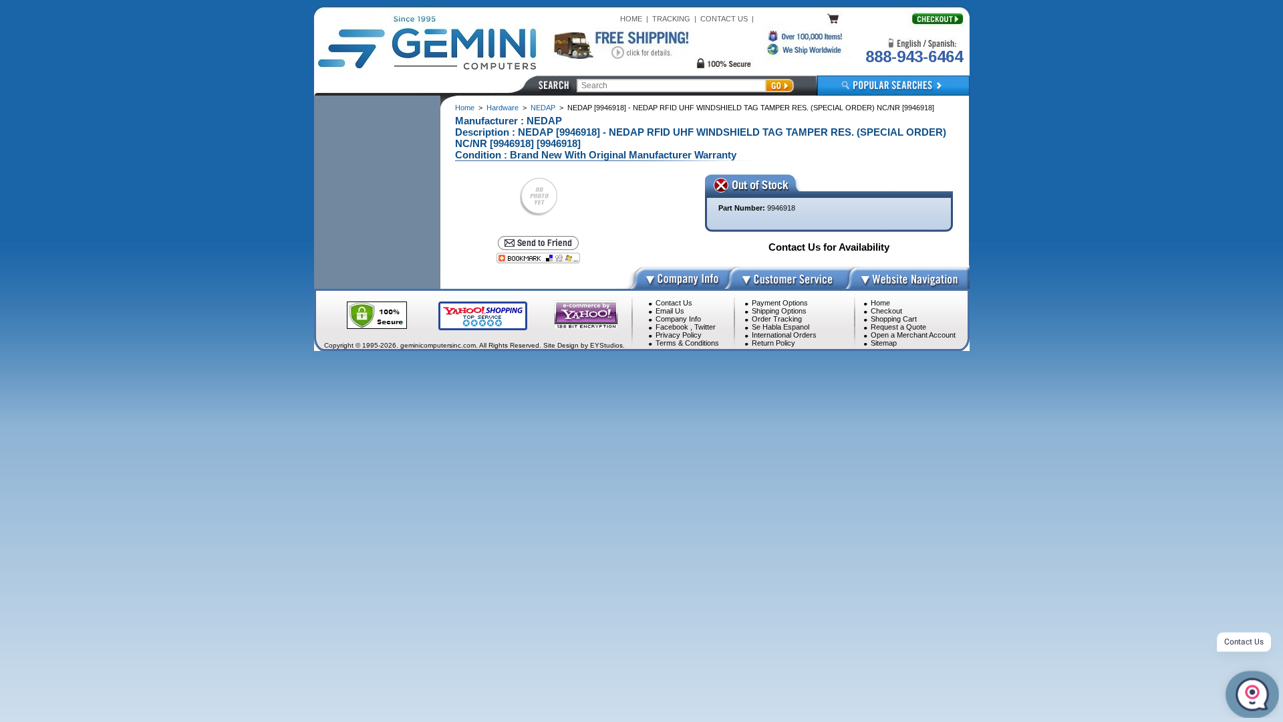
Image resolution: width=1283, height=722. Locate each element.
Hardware (502, 108)
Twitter (705, 327)
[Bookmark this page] (538, 258)
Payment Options (780, 303)
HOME (631, 19)
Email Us (670, 311)
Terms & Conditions (687, 343)
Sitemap (884, 343)
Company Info (678, 319)
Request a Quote (898, 327)
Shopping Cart (894, 319)
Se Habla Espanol (780, 327)
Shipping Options (779, 311)
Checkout (886, 311)
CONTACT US (724, 19)
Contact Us (674, 303)
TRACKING (671, 19)
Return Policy (773, 343)
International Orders (784, 335)
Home (464, 108)
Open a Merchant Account (913, 335)
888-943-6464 (914, 56)
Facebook (672, 327)
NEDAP (543, 108)
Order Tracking (777, 319)
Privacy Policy (679, 335)
